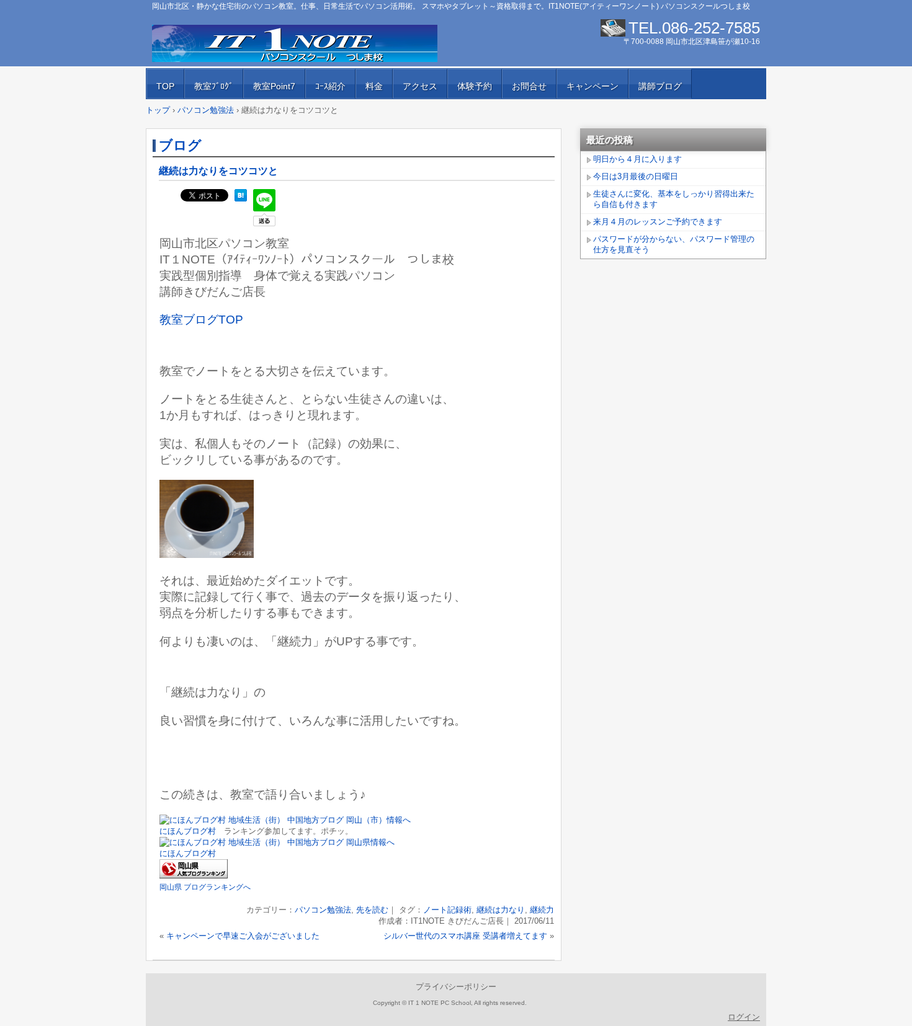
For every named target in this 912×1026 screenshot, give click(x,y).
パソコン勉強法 (323, 909)
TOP (165, 86)
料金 (374, 86)
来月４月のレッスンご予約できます (657, 221)
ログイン (744, 1017)
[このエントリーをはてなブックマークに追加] (241, 198)
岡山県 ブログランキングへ (205, 887)
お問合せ (529, 86)
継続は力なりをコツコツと (218, 171)
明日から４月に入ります (637, 159)
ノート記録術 (447, 909)
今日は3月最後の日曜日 (635, 176)
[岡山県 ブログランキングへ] (193, 875)
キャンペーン (592, 86)
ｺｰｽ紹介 (330, 86)
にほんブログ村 (187, 831)
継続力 (542, 909)
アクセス (420, 86)
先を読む (372, 909)
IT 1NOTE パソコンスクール (294, 43)
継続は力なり (500, 909)
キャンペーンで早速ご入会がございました (243, 935)
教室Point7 (274, 86)
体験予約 (474, 86)
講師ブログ (660, 86)
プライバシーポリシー (456, 986)
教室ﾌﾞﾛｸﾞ (213, 86)
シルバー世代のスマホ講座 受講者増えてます (465, 935)
